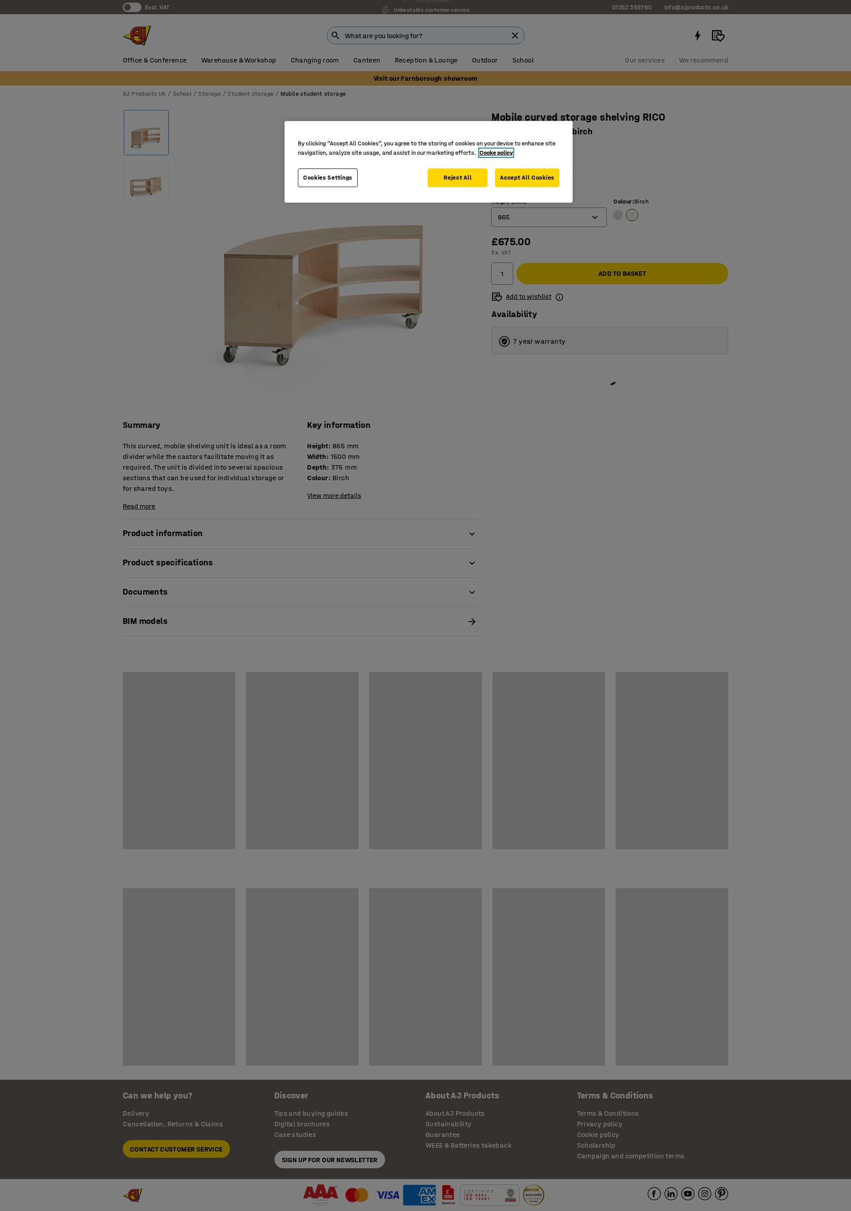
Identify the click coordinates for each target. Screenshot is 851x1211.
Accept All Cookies (527, 177)
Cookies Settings (327, 177)
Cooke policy (496, 153)
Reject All (458, 177)
